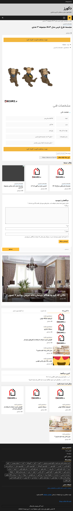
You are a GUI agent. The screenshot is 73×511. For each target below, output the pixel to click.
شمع (15, 469)
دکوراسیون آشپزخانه (43, 466)
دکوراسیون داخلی (30, 466)
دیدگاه (66, 206)
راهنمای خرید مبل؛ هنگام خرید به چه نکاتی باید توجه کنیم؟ (45, 380)
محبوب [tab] (43, 311)
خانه (70, 21)
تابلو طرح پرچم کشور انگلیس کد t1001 (56, 377)
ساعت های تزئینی (61, 469)
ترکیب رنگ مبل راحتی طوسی (44, 361)
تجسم (59, 466)
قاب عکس (40, 472)
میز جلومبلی (32, 475)
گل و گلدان (67, 481)
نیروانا (24, 475)
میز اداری (40, 475)
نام (67, 226)
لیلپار (34, 472)
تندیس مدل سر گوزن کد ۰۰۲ (39, 186)
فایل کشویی (49, 472)
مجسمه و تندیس (67, 24)
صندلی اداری (67, 472)
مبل (29, 472)
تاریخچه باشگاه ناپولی (46, 319)
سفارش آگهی (67, 457)
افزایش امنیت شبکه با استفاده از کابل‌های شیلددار (38, 340)
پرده (19, 475)
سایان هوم (43, 469)
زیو (69, 469)
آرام (35, 463)
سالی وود (51, 469)
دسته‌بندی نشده (48, 316)
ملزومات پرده (48, 475)
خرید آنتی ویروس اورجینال (36, 506)
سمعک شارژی (48, 329)
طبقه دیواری (58, 472)
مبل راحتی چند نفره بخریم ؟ (44, 350)
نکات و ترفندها (61, 291)
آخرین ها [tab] (64, 311)
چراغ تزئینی (54, 478)
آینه (23, 463)
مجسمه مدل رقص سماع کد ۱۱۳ (61, 186)
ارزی (28, 509)
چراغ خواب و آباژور (44, 478)
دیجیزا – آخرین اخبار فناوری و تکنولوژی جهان (59, 488)
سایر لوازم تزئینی (23, 469)
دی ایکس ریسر (9, 466)
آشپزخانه (29, 463)
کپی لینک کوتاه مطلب (63, 158)
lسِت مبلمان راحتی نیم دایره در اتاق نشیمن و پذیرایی (56, 463)
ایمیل (67, 231)
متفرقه (11, 472)
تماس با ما (68, 451)
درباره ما (69, 454)
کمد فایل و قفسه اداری (15, 478)
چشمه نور (34, 478)
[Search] (3, 18)
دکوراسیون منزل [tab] (17, 311)
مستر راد (56, 475)
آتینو (39, 463)
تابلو (8, 463)
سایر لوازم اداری (34, 469)
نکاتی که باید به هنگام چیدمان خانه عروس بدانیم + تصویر (36, 295)
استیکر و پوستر (15, 463)
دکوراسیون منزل (20, 466)
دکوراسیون (53, 466)
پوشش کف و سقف (65, 478)
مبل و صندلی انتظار (20, 472)
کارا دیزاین (26, 478)
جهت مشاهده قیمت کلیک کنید (37, 40)
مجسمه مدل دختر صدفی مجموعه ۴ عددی (13, 187)
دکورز (68, 8)
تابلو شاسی (67, 466)
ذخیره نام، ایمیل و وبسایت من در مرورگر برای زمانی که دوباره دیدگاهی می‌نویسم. (45, 237)
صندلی (9, 469)
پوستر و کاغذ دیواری (11, 475)
